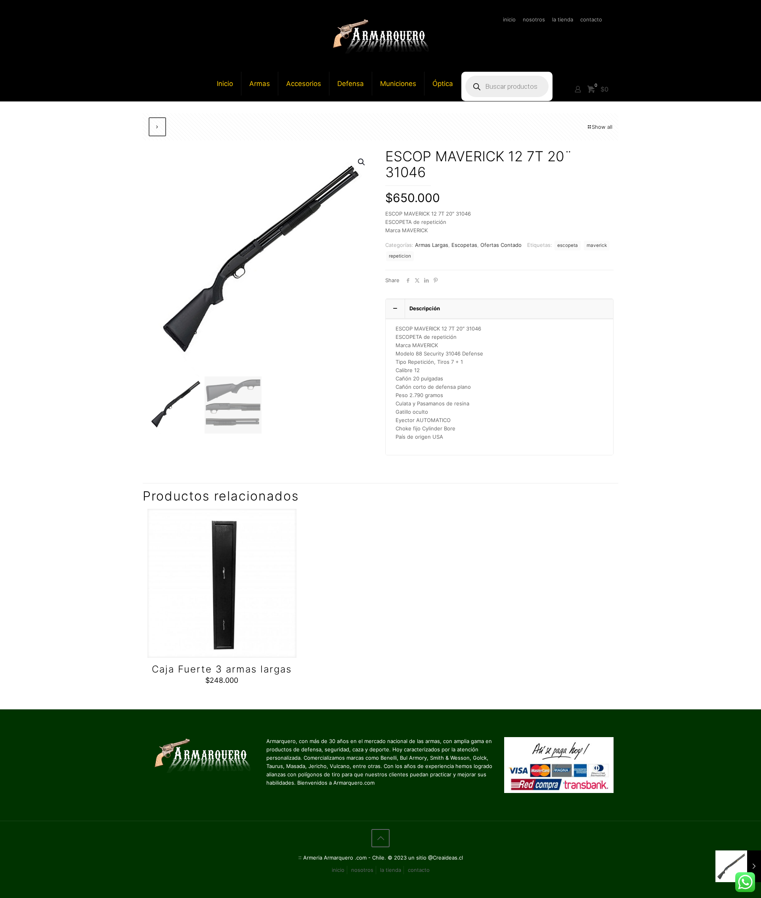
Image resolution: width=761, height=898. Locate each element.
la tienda (562, 19)
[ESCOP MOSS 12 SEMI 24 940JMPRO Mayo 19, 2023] (738, 866)
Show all (602, 127)
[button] (362, 162)
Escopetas (464, 245)
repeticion (400, 256)
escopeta (567, 245)
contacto (591, 19)
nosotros (534, 19)
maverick (597, 245)
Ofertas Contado (501, 245)
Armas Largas (431, 245)
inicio (509, 19)
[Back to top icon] (380, 838)
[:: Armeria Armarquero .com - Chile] (380, 35)
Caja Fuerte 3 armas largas (222, 669)
